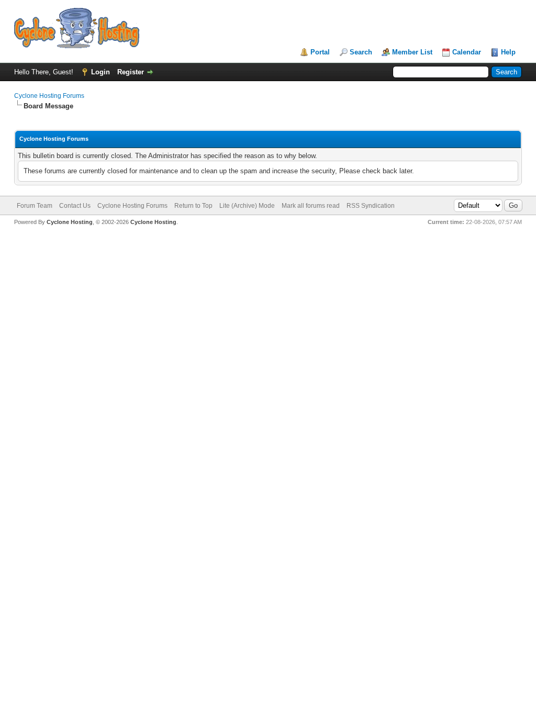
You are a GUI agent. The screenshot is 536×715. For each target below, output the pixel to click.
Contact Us (75, 205)
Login (100, 72)
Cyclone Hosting (70, 222)
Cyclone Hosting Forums (49, 95)
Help (508, 52)
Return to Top (193, 205)
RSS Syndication (371, 205)
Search (361, 52)
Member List (412, 52)
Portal (320, 52)
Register (130, 72)
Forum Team (34, 205)
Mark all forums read (311, 205)
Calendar (466, 52)
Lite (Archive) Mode (247, 205)
